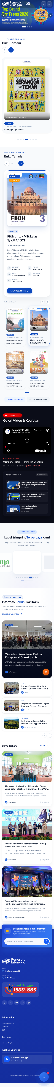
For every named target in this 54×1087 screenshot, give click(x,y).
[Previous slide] (3, 15)
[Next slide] (50, 15)
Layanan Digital (7, 1043)
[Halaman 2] (27, 392)
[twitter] (22, 1002)
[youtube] (16, 1002)
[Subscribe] (46, 941)
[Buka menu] (49, 3)
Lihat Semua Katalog (39, 399)
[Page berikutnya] (48, 302)
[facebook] (4, 1002)
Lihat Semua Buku (16, 399)
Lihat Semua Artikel (10, 614)
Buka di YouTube (34, 466)
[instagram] (10, 1002)
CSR (3, 1030)
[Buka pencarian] (43, 3)
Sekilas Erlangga (8, 1023)
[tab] (24, 26)
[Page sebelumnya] (42, 302)
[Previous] (6, 163)
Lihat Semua (45, 746)
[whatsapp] (28, 1002)
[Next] (21, 163)
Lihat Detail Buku (18, 291)
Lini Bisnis (5, 1027)
